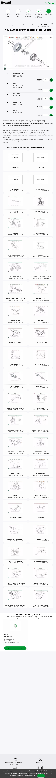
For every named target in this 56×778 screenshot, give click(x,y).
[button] (52, 23)
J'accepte (41, 775)
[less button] (44, 80)
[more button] (48, 80)
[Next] (32, 25)
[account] (46, 2)
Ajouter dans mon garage (15, 648)
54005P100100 (17, 87)
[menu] (53, 2)
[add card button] (51, 80)
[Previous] (24, 25)
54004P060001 (17, 77)
